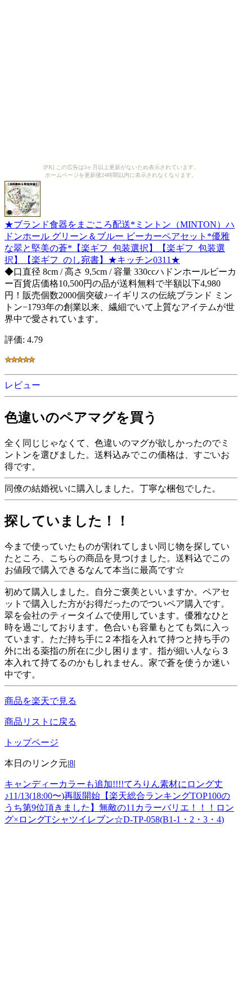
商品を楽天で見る (41, 701)
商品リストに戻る (41, 721)
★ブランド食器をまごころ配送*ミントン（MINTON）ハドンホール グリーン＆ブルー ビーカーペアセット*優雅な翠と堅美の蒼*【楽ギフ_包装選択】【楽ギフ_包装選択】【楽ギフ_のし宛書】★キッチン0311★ (120, 242)
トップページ (32, 742)
